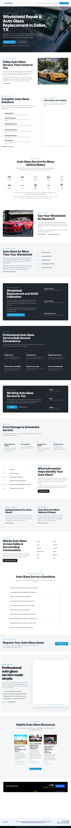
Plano (38, 544)
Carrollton (55, 548)
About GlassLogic (7, 83)
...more (18, 759)
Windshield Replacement (54, 234)
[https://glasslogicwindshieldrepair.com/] (8, 3)
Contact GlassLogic (10, 523)
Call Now (12, 407)
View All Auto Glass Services (8, 146)
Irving (54, 557)
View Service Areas (23, 407)
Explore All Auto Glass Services (10, 271)
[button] (20, 750)
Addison (55, 551)
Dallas (38, 541)
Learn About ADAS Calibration (15, 314)
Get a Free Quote (22, 42)
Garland (54, 541)
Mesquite (39, 548)
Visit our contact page (52, 704)
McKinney (55, 554)
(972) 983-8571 (8, 701)
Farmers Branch (40, 551)
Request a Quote (43, 491)
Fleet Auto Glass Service (44, 523)
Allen (38, 557)
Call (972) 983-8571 (9, 42)
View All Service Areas (10, 560)
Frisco (38, 554)
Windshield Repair (42, 234)
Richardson (55, 544)
